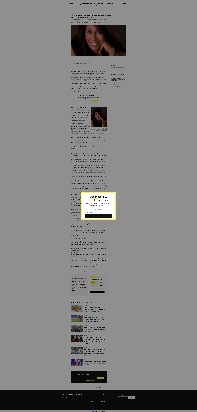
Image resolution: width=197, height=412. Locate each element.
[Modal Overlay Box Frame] (98, 206)
